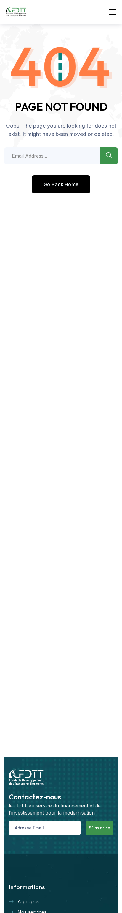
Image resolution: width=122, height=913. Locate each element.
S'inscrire (99, 827)
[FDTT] (16, 12)
